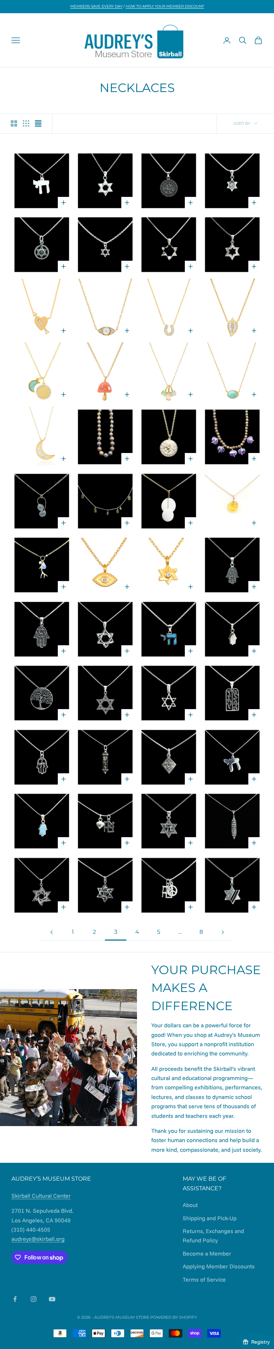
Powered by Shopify (173, 1317)
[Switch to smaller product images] (26, 123)
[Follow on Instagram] (33, 1299)
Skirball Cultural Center (41, 1195)
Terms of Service (204, 1279)
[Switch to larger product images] (14, 123)
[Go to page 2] (51, 932)
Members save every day (96, 6)
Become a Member (207, 1253)
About (190, 1204)
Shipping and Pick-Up (210, 1218)
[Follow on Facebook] (15, 1299)
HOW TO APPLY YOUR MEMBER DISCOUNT (165, 6)
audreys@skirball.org (38, 1238)
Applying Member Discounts (219, 1266)
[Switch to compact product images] (38, 123)
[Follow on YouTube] (52, 1299)
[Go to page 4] (222, 932)
